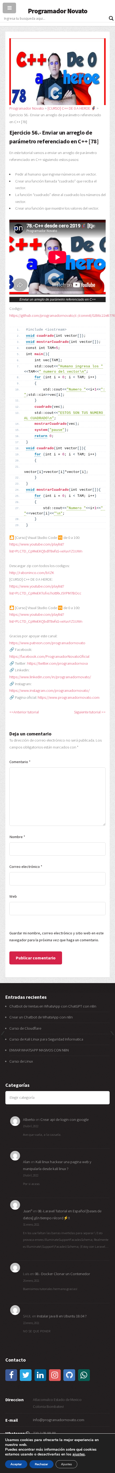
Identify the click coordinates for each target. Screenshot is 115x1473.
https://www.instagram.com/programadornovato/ (49, 690)
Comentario (19, 761)
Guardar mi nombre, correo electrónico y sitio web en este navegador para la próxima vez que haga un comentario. (56, 936)
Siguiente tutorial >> (90, 712)
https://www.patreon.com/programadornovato (47, 642)
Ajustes (66, 1464)
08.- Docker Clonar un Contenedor (62, 1273)
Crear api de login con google (64, 1119)
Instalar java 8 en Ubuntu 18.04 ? (62, 1316)
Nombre (17, 836)
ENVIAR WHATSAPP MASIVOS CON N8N (39, 1050)
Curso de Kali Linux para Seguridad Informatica (46, 1039)
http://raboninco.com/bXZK (31, 572)
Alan (26, 1161)
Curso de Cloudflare (25, 1028)
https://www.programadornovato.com (68, 697)
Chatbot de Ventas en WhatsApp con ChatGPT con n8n (52, 1006)
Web (13, 896)
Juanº (27, 1211)
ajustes (78, 1454)
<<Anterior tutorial (24, 712)
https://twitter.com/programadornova (57, 663)
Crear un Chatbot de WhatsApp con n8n (41, 1017)
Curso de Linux (21, 1061)
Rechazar (41, 1464)
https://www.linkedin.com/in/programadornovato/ (50, 677)
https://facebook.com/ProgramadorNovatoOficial (49, 656)
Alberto (29, 1119)
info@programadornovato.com (58, 1419)
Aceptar (16, 1464)
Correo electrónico (25, 866)
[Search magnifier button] (111, 18)
